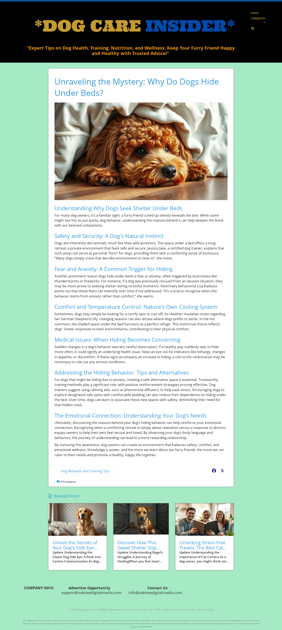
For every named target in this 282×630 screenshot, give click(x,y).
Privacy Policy (205, 609)
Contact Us (168, 609)
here (149, 626)
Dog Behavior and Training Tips (85, 471)
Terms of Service (186, 609)
